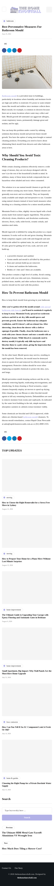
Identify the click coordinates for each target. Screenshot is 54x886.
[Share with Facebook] (4, 50)
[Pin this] (19, 50)
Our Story (19, 868)
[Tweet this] (9, 50)
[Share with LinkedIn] (14, 50)
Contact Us (6, 868)
